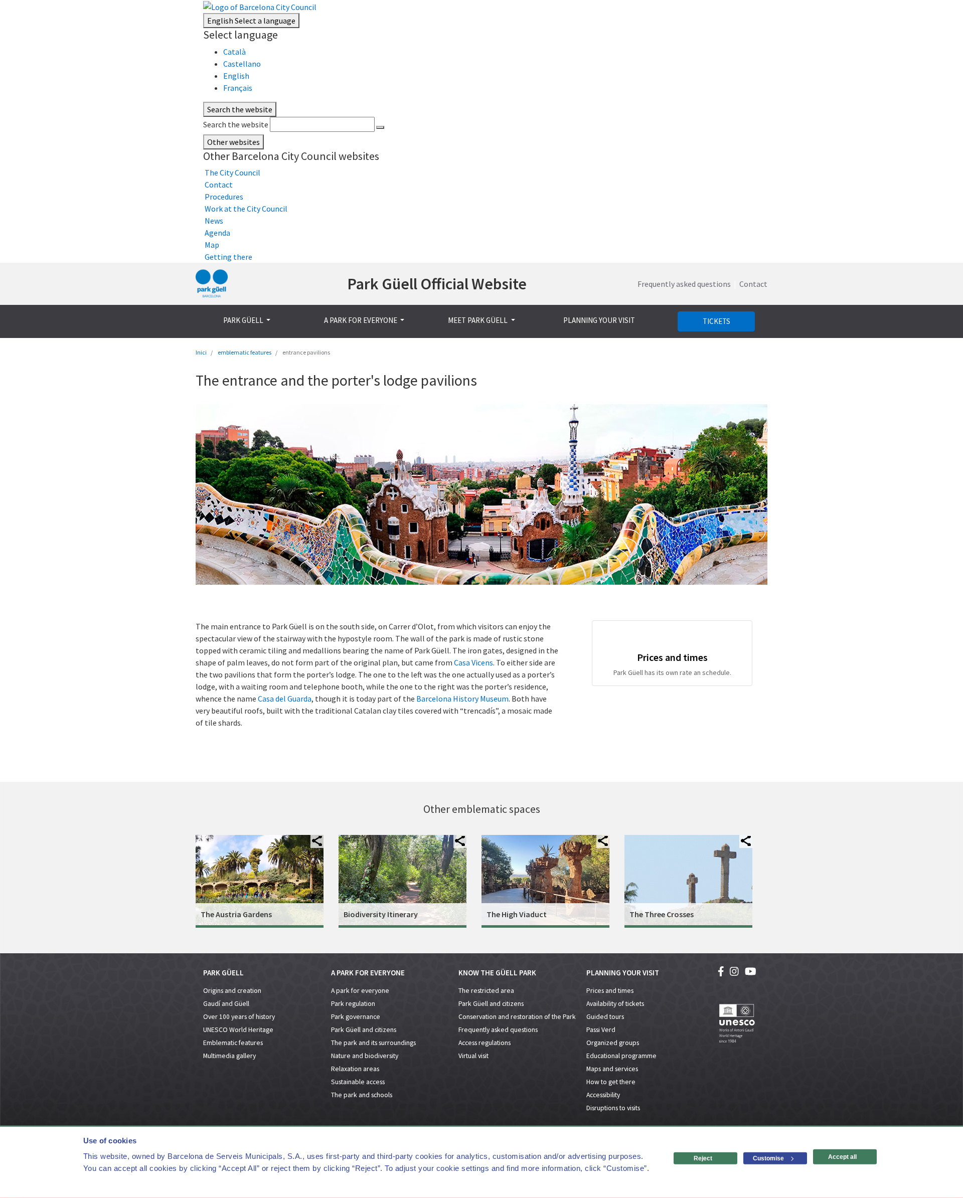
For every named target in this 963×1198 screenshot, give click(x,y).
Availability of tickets (615, 1003)
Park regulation (353, 1003)
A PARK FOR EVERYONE (361, 320)
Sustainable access (358, 1082)
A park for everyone (360, 990)
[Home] (212, 283)
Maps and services (612, 1069)
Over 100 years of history (239, 1016)
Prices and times (609, 990)
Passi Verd (600, 1029)
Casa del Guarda (284, 699)
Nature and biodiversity (364, 1056)
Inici (201, 352)
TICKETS (716, 321)
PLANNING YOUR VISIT (599, 320)
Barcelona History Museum (462, 699)
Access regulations (484, 1043)
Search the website (235, 124)
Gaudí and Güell (226, 1003)
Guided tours (605, 1016)
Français (237, 88)
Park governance (355, 1016)
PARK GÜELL (244, 320)
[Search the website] (380, 127)
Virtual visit (473, 1056)
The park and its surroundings (373, 1043)
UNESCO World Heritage (238, 1029)
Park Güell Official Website (437, 284)
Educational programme (621, 1056)
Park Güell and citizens (363, 1029)
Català (234, 52)
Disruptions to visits (613, 1108)
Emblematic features (233, 1043)
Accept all (842, 1156)
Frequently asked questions (684, 284)
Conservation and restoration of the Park (517, 1016)
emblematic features (244, 352)
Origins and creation (232, 990)
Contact (753, 284)
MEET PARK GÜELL (478, 320)
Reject (703, 1158)
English (251, 21)
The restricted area (486, 990)
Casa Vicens (473, 662)
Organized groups (612, 1043)
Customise (768, 1158)
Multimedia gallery (229, 1056)
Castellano (242, 64)
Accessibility (603, 1095)
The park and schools (361, 1095)
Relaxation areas (355, 1069)
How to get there (610, 1082)
